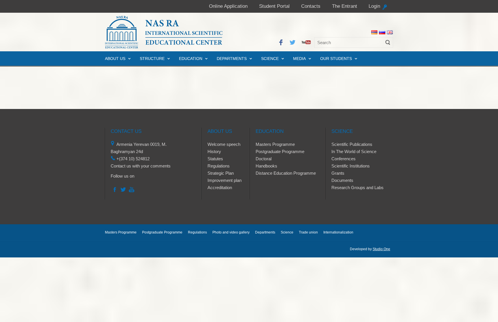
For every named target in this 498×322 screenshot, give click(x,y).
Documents (342, 180)
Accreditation (219, 187)
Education (190, 58)
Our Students (336, 58)
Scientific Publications (351, 144)
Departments (232, 58)
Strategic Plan (220, 173)
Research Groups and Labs (357, 187)
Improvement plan (224, 180)
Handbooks (266, 165)
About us (115, 58)
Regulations (218, 165)
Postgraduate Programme (280, 151)
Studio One (381, 249)
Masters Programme (275, 144)
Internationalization (338, 232)
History (214, 151)
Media (299, 58)
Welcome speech (223, 144)
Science (270, 58)
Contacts (310, 6)
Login (374, 6)
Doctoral (263, 158)
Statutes (215, 158)
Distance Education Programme (286, 173)
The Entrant (344, 6)
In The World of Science (353, 151)
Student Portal (274, 6)
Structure (152, 58)
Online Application (228, 6)
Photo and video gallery (231, 232)
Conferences (343, 158)
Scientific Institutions (350, 165)
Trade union (308, 232)
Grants (337, 173)
